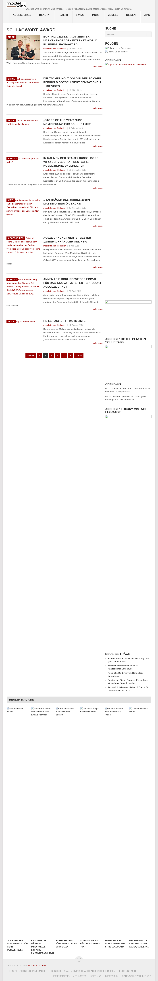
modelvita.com (37, 965)
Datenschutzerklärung (136, 976)
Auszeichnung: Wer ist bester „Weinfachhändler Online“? (67, 239)
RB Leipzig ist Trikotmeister (65, 320)
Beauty (44, 15)
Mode (96, 15)
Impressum (111, 976)
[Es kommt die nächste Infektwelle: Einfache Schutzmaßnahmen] (42, 822)
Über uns (95, 976)
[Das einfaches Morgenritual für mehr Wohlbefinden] (17, 822)
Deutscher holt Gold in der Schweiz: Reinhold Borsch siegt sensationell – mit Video (72, 82)
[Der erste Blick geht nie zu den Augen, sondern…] (140, 822)
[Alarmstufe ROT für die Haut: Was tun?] (91, 822)
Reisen (131, 15)
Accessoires (22, 15)
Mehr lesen (97, 67)
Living (80, 15)
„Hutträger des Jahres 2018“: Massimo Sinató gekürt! (66, 201)
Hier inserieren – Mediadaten (69, 976)
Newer (30, 355)
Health (63, 15)
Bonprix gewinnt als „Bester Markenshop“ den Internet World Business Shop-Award (70, 40)
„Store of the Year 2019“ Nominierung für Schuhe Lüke (67, 122)
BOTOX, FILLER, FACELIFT (119, 388)
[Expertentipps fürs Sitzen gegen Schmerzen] (66, 822)
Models (113, 15)
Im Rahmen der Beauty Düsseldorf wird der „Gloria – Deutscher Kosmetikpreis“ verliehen (70, 162)
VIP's (147, 15)
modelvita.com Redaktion (54, 49)
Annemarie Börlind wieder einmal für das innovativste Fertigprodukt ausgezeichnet (72, 283)
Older (78, 355)
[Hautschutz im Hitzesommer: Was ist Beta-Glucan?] (115, 822)
